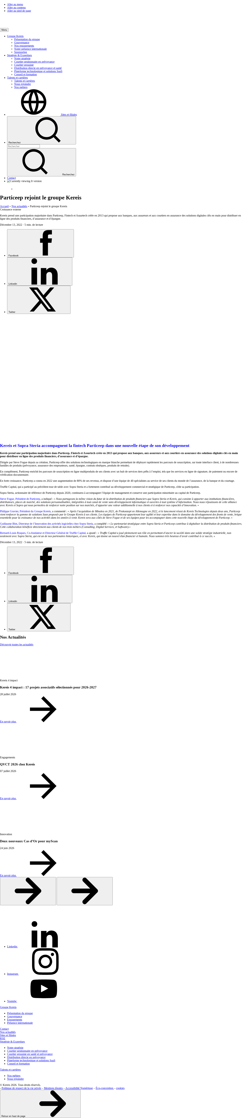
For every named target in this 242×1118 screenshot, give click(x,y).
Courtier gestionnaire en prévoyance (27, 1050)
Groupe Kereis (8, 1007)
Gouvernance (14, 1016)
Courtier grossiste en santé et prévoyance (30, 1054)
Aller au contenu (16, 7)
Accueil (4, 206)
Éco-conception (105, 1088)
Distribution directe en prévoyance (26, 1057)
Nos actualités (19, 206)
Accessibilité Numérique (79, 1088)
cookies (120, 1088)
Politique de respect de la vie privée (21, 1088)
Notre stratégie (15, 1047)
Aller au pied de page (19, 10)
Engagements (14, 1019)
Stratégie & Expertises (12, 1041)
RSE (2, 1038)
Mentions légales (53, 1088)
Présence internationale (20, 1022)
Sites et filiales (8, 1035)
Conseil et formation (18, 1063)
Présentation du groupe (20, 1013)
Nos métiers (13, 1075)
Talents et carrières (10, 1069)
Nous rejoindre (15, 1078)
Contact (4, 1028)
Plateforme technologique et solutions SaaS (31, 1060)
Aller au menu (15, 4)
